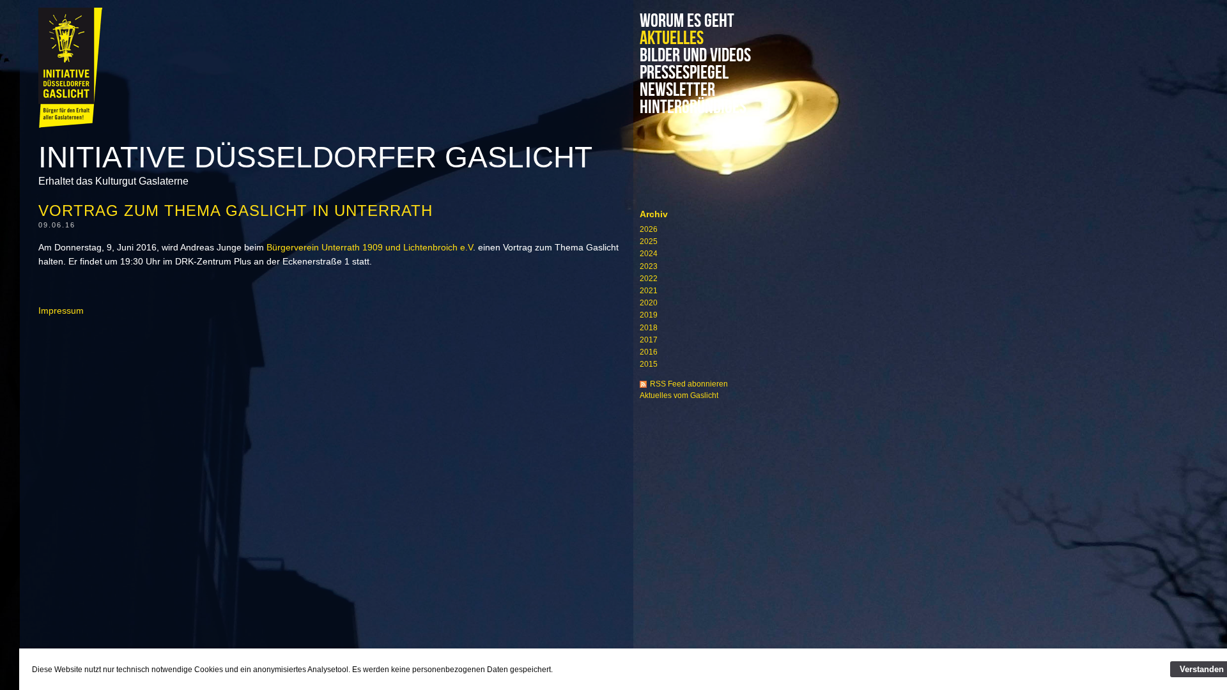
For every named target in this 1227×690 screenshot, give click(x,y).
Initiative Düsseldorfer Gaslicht (315, 157)
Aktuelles (672, 38)
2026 (649, 229)
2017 (649, 339)
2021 (649, 290)
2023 (649, 266)
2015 (649, 364)
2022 (649, 278)
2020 (649, 302)
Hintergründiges (693, 107)
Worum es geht (687, 21)
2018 (649, 327)
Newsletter (677, 90)
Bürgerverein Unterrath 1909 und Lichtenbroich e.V (369, 247)
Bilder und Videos (695, 56)
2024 (649, 253)
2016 (649, 352)
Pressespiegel (684, 73)
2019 (649, 314)
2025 (649, 241)
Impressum (61, 310)
